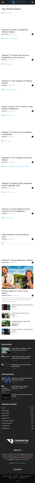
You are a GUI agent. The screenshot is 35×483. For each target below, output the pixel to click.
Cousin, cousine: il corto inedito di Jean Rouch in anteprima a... (17, 108)
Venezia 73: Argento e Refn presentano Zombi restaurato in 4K (17, 184)
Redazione (4, 59)
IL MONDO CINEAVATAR (25, 476)
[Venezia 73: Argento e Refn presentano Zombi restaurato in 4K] (17, 173)
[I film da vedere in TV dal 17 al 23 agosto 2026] (17, 277)
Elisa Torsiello (5, 34)
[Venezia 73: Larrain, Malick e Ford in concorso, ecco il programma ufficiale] (17, 199)
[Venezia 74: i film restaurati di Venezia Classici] (17, 148)
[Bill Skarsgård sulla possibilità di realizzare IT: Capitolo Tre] (6, 389)
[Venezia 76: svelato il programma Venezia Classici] (17, 20)
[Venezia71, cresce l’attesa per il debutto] (17, 250)
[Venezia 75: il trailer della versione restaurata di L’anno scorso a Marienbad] (17, 45)
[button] (3, 2)
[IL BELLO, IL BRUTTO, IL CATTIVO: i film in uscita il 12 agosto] (6, 307)
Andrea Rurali (5, 262)
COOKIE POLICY (22, 478)
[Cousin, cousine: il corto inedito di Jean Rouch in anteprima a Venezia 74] (17, 96)
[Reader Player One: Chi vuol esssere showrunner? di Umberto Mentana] (6, 359)
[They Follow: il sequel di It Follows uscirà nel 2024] (6, 397)
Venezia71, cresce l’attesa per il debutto (17, 260)
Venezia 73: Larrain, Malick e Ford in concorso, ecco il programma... (16, 210)
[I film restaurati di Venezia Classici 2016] (17, 225)
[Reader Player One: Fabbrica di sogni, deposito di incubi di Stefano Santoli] (6, 350)
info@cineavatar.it (21, 463)
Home (3, 6)
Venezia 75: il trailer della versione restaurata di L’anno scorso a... (15, 56)
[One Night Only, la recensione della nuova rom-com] (6, 323)
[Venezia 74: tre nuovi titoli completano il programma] (17, 122)
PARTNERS (15, 476)
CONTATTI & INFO (7, 476)
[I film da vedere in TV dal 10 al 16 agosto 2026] (6, 315)
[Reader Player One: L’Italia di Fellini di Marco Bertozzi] (6, 367)
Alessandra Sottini (6, 295)
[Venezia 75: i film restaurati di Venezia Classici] (17, 71)
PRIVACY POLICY (13, 478)
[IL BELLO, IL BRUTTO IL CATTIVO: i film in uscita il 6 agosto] (6, 332)
